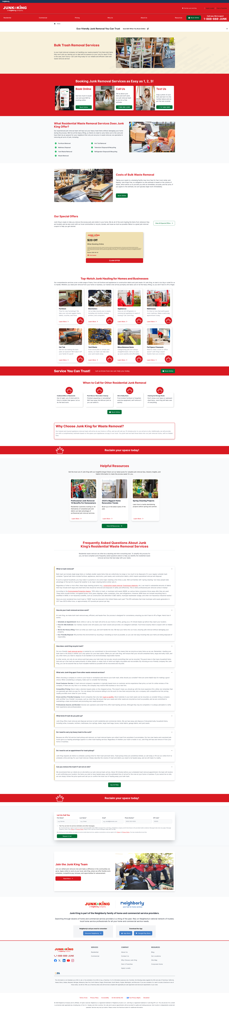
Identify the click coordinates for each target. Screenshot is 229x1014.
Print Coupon (92, 255)
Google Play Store (144, 933)
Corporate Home (157, 964)
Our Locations (156, 956)
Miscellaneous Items (126, 347)
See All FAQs (114, 785)
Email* (104, 818)
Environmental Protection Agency (79, 591)
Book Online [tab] (195, 18)
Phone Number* (129, 818)
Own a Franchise (127, 964)
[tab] (189, 8)
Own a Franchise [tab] (222, 8)
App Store (127, 933)
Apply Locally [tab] (210, 8)
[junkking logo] (69, 949)
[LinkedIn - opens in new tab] (64, 960)
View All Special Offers (163, 223)
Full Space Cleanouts (155, 347)
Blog (152, 952)
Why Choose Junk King (129, 960)
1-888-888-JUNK (124, 107)
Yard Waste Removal (65, 151)
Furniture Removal (64, 143)
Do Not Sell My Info (117, 997)
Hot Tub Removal (100, 143)
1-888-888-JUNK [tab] (215, 17)
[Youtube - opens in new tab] (68, 960)
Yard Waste (92, 347)
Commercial (95, 956)
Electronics (92, 309)
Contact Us (125, 956)
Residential (94, 952)
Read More (67, 878)
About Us (124, 952)
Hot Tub (62, 347)
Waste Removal (63, 156)
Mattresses (151, 309)
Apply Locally (125, 968)
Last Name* (83, 818)
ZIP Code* (156, 818)
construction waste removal (112, 585)
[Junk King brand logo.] (15, 8)
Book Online (84, 107)
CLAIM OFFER (114, 260)
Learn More (63, 321)
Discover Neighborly (92, 933)
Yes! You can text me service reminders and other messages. (77, 826)
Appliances (122, 309)
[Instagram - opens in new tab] (72, 960)
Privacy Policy (80, 829)
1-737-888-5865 (164, 107)
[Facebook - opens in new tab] (55, 960)
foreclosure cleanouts (130, 585)
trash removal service (75, 651)
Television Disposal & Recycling (105, 147)
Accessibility (105, 997)
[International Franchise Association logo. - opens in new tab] (57, 973)
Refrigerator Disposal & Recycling (105, 151)
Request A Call (67, 836)
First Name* (60, 818)
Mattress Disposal (64, 147)
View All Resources (113, 526)
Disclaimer (146, 997)
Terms (72, 829)
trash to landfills (108, 697)
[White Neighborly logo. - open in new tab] (6, 1)
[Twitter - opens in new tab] (59, 960)
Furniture (62, 309)
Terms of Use (83, 997)
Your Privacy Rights (135, 997)
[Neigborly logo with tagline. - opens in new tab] (132, 904)
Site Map (154, 960)
